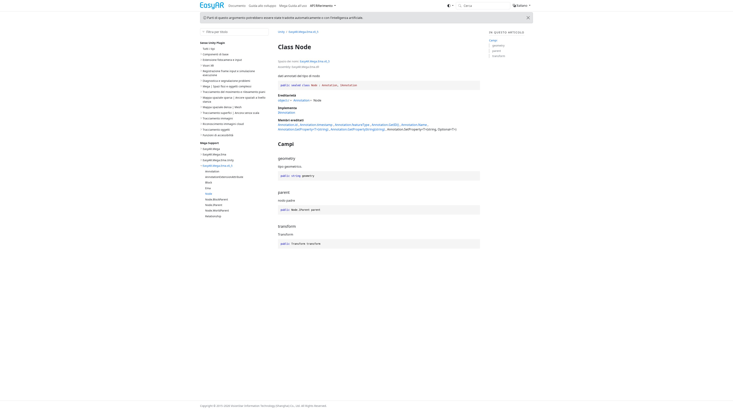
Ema (208, 188)
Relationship (213, 216)
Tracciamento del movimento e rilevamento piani (234, 92)
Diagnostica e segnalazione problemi (226, 81)
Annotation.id (288, 125)
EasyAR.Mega (211, 149)
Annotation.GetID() (385, 125)
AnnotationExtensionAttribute (224, 177)
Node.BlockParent (216, 199)
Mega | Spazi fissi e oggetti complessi (227, 86)
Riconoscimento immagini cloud (223, 124)
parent (496, 51)
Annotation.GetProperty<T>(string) (303, 129)
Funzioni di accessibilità (218, 135)
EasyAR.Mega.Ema (214, 154)
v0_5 (327, 61)
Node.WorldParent (217, 210)
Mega (313, 61)
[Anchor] (297, 144)
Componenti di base (215, 54)
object (282, 100)
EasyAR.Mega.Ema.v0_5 (217, 165)
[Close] (528, 17)
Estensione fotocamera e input (222, 60)
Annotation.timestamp (316, 125)
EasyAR (304, 61)
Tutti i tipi (209, 49)
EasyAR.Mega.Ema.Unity (218, 160)
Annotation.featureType (352, 125)
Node (208, 194)
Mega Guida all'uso (293, 6)
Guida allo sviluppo (262, 6)
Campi (493, 40)
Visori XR (208, 65)
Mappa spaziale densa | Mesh (222, 107)
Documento (237, 6)
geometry (498, 45)
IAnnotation (286, 112)
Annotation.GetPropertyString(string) (358, 129)
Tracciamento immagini (218, 118)
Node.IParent (213, 205)
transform (498, 56)
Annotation (212, 171)
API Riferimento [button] (321, 6)
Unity (281, 32)
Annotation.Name (414, 125)
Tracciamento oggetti (216, 129)
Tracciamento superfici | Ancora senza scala (231, 113)
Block (208, 182)
